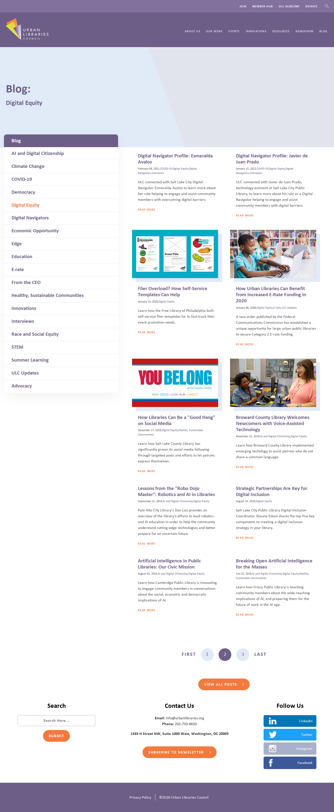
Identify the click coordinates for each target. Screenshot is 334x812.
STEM (17, 347)
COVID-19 (21, 179)
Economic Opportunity (35, 230)
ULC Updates (25, 373)
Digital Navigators (30, 217)
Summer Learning (30, 360)
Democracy (23, 192)
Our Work (214, 31)
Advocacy (21, 386)
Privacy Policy (140, 797)
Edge (16, 243)
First (189, 654)
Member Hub (262, 6)
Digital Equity (25, 205)
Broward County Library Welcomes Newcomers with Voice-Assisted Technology (272, 423)
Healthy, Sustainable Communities (47, 295)
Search (326, 6)
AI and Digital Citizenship (37, 153)
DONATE (311, 6)
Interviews (22, 321)
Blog (323, 31)
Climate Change (28, 166)
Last (260, 654)
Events (234, 31)
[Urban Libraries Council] (27, 38)
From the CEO (26, 282)
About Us (192, 31)
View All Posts (221, 684)
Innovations (256, 31)
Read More (147, 209)
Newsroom (305, 31)
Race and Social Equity (35, 334)
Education (21, 256)
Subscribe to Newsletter (176, 752)
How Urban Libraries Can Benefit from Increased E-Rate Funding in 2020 (271, 294)
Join (243, 6)
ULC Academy (289, 6)
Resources (281, 31)
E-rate (17, 269)
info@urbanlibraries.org (185, 718)
